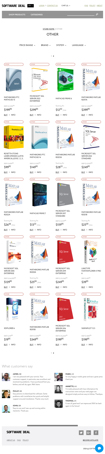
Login (41, 6)
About (99, 6)
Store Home (48, 29)
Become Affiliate (90, 440)
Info (13, 115)
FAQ (86, 6)
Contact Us (52, 6)
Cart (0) (65, 6)
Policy (92, 6)
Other (7, 64)
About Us (11, 440)
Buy (6, 115)
